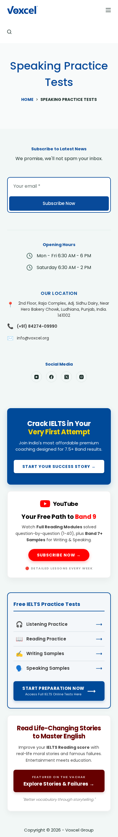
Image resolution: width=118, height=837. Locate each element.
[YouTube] (36, 376)
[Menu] (108, 10)
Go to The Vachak (59, 763)
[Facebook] (51, 376)
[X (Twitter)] (66, 376)
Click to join (59, 446)
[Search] (9, 32)
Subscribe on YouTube (59, 534)
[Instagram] (81, 376)
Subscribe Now (59, 203)
